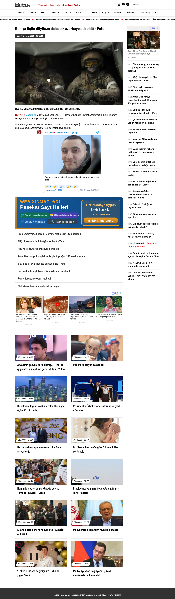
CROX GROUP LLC (78, 595)
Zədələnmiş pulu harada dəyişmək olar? (78, 19)
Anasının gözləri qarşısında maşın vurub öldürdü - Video (140, 194)
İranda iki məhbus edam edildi (143, 173)
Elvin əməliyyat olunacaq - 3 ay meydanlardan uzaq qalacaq (49, 234)
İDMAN (94, 13)
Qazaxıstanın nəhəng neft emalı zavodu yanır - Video (141, 152)
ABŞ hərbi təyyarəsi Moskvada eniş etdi (38, 249)
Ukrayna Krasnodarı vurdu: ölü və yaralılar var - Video (34, 19)
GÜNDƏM (21, 13)
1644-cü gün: (142, 245)
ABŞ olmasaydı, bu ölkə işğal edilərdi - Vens (41, 241)
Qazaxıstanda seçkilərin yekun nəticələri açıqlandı (44, 271)
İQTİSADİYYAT (81, 13)
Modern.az (31, 115)
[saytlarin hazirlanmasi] (69, 212)
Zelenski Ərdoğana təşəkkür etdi (140, 206)
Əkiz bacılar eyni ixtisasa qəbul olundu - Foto (41, 263)
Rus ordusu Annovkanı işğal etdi (35, 278)
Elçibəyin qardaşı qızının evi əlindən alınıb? (143, 225)
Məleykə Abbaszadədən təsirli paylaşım (38, 286)
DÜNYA (43, 13)
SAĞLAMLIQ (145, 13)
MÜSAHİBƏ (131, 13)
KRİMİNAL (118, 13)
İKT (156, 13)
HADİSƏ (68, 13)
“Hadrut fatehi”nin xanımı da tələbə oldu (140, 264)
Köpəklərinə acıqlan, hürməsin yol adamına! (141, 235)
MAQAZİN (105, 13)
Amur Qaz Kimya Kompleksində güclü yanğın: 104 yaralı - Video (51, 256)
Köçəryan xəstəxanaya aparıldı (142, 216)
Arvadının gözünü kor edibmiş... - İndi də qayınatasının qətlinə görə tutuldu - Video (135, 19)
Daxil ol (77, 5)
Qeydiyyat (68, 5)
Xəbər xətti (43, 5)
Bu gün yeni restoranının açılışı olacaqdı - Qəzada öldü (143, 255)
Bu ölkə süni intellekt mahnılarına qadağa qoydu (141, 163)
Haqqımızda (55, 5)
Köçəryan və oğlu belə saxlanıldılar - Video (142, 183)
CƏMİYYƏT (56, 13)
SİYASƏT (33, 13)
